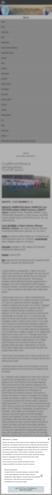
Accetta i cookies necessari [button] (26, 489)
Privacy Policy (17, 459)
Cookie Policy (6, 459)
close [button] (48, 439)
